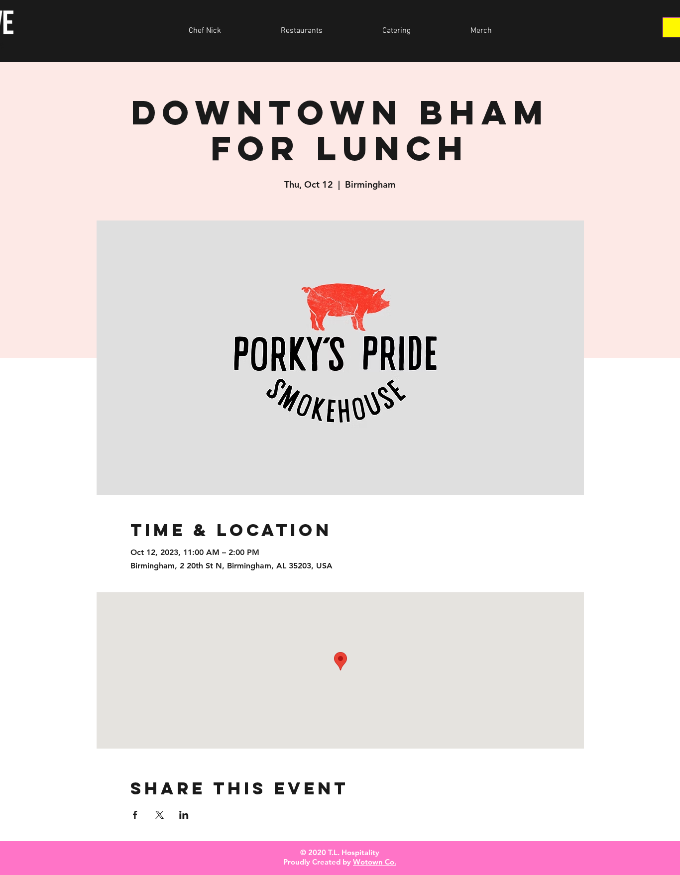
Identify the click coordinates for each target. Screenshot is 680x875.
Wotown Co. (374, 862)
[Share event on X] (159, 815)
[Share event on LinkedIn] (184, 815)
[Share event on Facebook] (135, 815)
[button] (301, 30)
